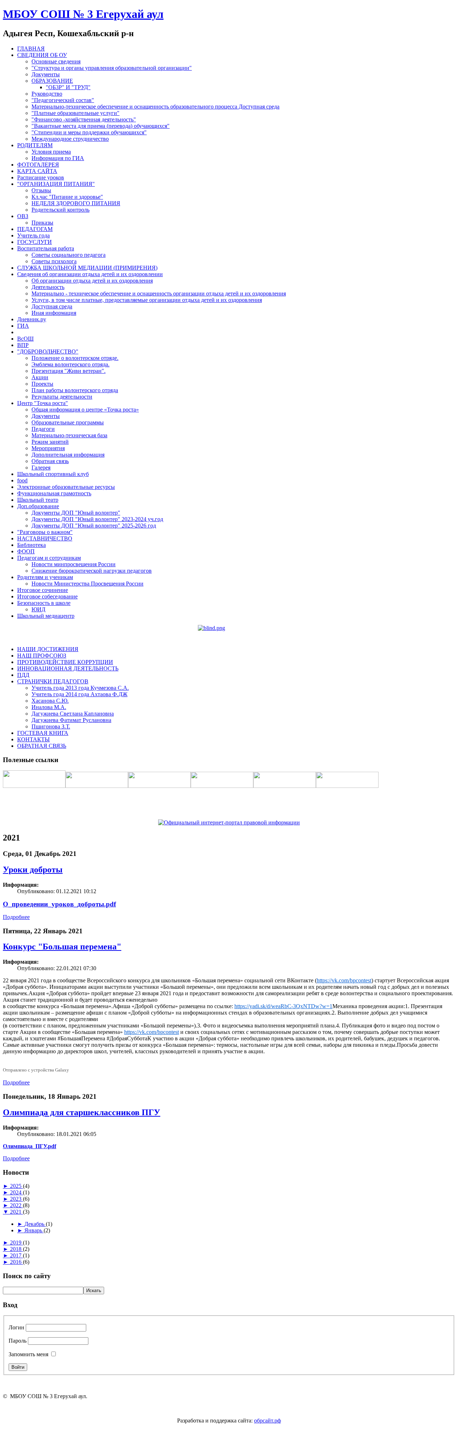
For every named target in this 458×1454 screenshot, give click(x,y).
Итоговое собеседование (47, 596)
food (22, 480)
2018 (16, 1249)
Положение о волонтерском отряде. (74, 358)
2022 (16, 1205)
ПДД (23, 675)
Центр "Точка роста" (42, 403)
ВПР (23, 345)
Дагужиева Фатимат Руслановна (71, 720)
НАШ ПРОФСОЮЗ (41, 656)
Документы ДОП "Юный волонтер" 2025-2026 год (93, 526)
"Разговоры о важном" (45, 532)
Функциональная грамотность (54, 493)
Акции (39, 377)
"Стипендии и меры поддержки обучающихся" (89, 132)
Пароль (17, 1341)
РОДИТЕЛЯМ (35, 145)
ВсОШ (25, 339)
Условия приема (51, 152)
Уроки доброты (33, 869)
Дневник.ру (31, 319)
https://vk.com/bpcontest (344, 980)
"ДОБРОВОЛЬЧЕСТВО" (47, 351)
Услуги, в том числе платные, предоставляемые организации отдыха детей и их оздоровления (146, 300)
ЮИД (38, 609)
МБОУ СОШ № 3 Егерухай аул (83, 14)
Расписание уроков (40, 177)
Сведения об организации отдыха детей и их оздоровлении (90, 274)
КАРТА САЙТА (37, 171)
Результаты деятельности (61, 397)
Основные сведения (56, 61)
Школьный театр (37, 500)
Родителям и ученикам (45, 577)
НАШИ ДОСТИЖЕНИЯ (47, 649)
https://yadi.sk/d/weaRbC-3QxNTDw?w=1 (283, 1006)
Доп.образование (38, 506)
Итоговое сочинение (42, 590)
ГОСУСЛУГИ (34, 242)
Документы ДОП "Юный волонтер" (75, 513)
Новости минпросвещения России (73, 564)
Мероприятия (48, 448)
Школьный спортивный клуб (53, 474)
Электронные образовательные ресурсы (66, 487)
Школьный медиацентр (45, 616)
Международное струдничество (70, 139)
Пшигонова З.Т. (50, 726)
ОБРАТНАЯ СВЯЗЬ (41, 746)
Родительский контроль (60, 210)
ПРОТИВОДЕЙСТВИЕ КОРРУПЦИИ (65, 662)
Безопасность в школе (43, 603)
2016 (16, 1262)
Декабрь (35, 1224)
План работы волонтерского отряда (74, 390)
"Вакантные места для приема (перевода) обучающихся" (100, 126)
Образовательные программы (67, 422)
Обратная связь (50, 461)
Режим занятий (50, 442)
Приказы (42, 223)
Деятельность (47, 287)
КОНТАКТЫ (33, 739)
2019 (16, 1242)
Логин (16, 1327)
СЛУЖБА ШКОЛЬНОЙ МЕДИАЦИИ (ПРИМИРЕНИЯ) (87, 268)
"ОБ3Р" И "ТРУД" (68, 87)
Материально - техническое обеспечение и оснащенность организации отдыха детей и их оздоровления (158, 293)
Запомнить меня (28, 1354)
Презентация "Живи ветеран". (68, 371)
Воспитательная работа (45, 248)
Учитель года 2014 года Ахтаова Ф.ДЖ (79, 694)
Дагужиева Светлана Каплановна (72, 714)
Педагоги (43, 429)
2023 (16, 1199)
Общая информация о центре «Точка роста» (85, 409)
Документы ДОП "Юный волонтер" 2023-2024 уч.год (97, 519)
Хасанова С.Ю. (50, 701)
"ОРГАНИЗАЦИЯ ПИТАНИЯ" (56, 184)
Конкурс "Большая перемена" (62, 946)
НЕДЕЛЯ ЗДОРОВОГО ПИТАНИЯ (75, 203)
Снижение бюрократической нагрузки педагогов (91, 571)
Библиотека (31, 545)
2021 (16, 1212)
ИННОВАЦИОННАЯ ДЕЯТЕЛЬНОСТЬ (67, 668)
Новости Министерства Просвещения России (87, 584)
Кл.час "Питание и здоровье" (67, 197)
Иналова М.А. (48, 707)
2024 (16, 1192)
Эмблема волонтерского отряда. (70, 364)
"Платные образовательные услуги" (75, 113)
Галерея (40, 467)
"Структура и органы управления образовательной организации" (111, 68)
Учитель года (33, 235)
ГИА (23, 326)
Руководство (46, 94)
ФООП (26, 551)
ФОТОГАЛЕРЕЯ (38, 165)
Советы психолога (54, 261)
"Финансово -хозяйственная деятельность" (83, 119)
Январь (34, 1230)
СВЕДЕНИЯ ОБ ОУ (42, 55)
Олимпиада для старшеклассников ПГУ (81, 1112)
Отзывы (41, 190)
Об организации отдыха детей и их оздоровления (92, 281)
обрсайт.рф (267, 1420)
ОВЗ (22, 216)
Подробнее (16, 917)
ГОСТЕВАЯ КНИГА (42, 733)
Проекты (42, 384)
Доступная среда (51, 306)
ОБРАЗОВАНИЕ (52, 81)
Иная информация (53, 313)
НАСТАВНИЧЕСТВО (44, 538)
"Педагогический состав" (62, 100)
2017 (16, 1255)
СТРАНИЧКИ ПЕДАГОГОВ (52, 681)
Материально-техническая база (69, 435)
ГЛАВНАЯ (31, 48)
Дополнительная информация (67, 455)
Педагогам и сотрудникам (49, 558)
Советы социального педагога (68, 255)
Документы (45, 74)
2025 (16, 1186)
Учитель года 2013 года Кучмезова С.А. (80, 688)
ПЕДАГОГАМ (35, 229)
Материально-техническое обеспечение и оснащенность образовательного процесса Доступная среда (155, 106)
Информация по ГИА (57, 158)
